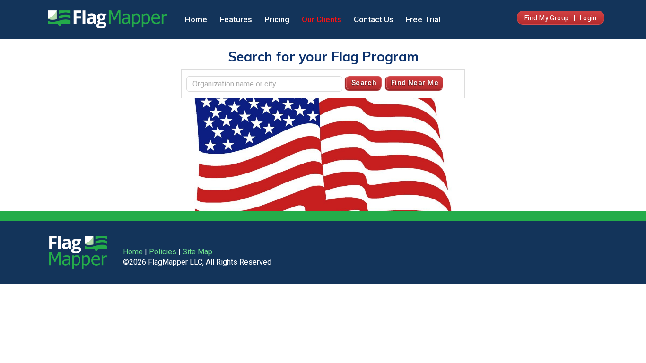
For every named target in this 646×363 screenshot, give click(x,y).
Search (364, 82)
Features (236, 19)
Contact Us (373, 19)
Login (588, 18)
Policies (162, 251)
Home (196, 19)
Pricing (276, 19)
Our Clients (321, 19)
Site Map (197, 251)
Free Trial (423, 19)
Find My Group (546, 18)
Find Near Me (414, 82)
